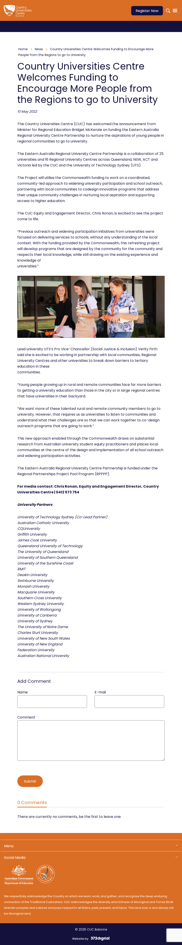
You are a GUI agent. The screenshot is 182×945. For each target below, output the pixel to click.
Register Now (147, 10)
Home (23, 49)
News (39, 49)
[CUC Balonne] (19, 13)
